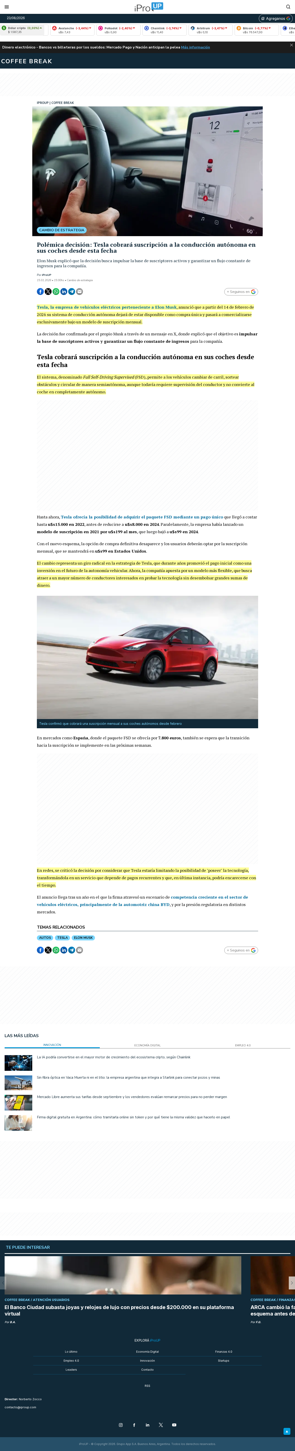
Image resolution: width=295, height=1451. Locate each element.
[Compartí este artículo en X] (48, 291)
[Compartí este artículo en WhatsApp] (56, 291)
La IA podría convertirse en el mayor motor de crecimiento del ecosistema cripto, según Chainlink (113, 1057)
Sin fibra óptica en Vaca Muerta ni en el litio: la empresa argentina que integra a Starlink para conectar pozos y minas (128, 1077)
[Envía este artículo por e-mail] (79, 291)
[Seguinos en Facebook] (134, 1425)
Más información (195, 47)
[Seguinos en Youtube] (174, 1425)
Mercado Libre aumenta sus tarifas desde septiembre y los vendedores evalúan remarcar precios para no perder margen (132, 1097)
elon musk (83, 938)
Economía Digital (147, 1351)
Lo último (71, 1351)
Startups (223, 1360)
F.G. (258, 1322)
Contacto (147, 1369)
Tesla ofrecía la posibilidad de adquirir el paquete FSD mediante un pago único (142, 517)
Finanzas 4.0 (223, 1351)
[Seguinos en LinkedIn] (147, 1425)
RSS (147, 1386)
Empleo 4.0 (71, 1360)
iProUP (46, 275)
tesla (62, 938)
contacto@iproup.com (20, 1407)
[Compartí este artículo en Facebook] (40, 291)
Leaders (71, 1369)
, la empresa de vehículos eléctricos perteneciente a (107, 307)
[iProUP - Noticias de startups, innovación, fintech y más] (147, 7)
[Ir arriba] (286, 1431)
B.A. (13, 1322)
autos (45, 938)
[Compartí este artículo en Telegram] (71, 291)
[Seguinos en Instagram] (121, 1425)
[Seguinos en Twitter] (161, 1425)
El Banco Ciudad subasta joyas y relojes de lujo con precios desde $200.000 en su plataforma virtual (119, 1310)
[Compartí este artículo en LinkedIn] (63, 291)
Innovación (147, 1360)
